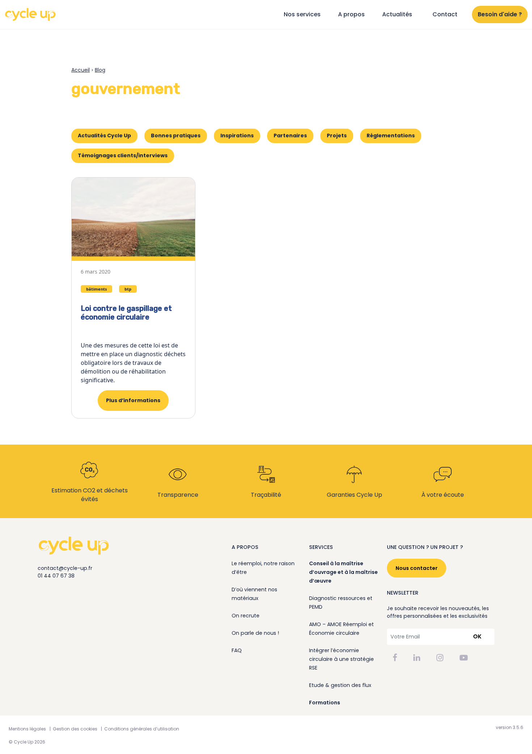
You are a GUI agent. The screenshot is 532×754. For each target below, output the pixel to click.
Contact (444, 14)
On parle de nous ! (255, 633)
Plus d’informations (133, 400)
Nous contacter (417, 568)
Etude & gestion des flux (340, 685)
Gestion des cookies (75, 729)
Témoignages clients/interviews (123, 155)
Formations (324, 702)
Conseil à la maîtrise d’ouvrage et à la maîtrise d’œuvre (343, 572)
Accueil (80, 70)
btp (127, 289)
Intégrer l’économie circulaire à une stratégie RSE (341, 659)
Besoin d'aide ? (500, 14)
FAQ (237, 650)
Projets (337, 135)
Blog (100, 70)
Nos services (302, 14)
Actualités (397, 14)
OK (477, 636)
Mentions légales (27, 729)
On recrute (245, 615)
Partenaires (290, 135)
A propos (351, 14)
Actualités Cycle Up (104, 135)
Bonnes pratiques (175, 135)
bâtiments (96, 289)
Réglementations (391, 135)
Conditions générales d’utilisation (141, 729)
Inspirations (237, 135)
